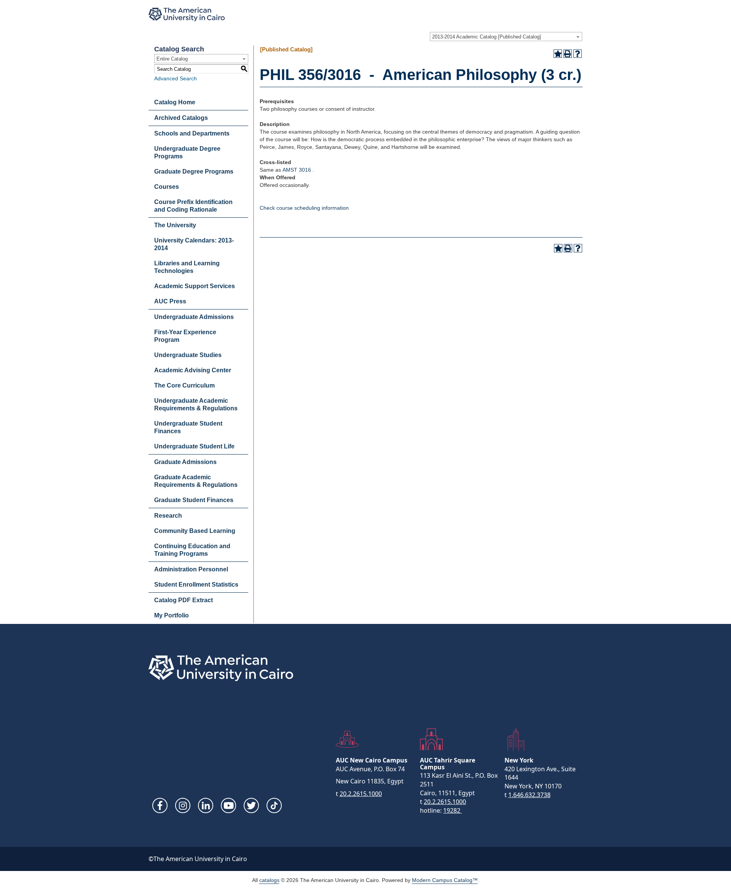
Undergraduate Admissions (194, 317)
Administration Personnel (191, 569)
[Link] (274, 805)
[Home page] (186, 14)
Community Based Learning (194, 531)
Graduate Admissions (185, 462)
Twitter (251, 805)
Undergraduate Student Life (194, 446)
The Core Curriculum (184, 385)
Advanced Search (175, 78)
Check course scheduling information (304, 208)
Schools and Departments (192, 133)
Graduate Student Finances (193, 500)
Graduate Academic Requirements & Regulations (196, 481)
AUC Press (170, 301)
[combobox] (506, 36)
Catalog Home (174, 102)
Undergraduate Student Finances (188, 427)
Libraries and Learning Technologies (187, 267)
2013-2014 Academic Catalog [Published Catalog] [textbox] (486, 37)
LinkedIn (205, 805)
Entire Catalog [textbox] (172, 59)
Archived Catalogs (181, 118)
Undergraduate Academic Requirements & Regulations (196, 404)
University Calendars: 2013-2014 (194, 244)
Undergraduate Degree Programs (187, 152)
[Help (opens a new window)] (577, 53)
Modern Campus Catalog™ (445, 880)
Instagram (182, 805)
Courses (166, 186)
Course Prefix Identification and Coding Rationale (193, 206)
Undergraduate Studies (188, 355)
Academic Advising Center (192, 370)
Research (168, 515)
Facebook (160, 805)
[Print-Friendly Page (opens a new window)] (567, 53)
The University (175, 225)
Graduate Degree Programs (193, 171)
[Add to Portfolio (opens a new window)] (558, 53)
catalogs (269, 880)
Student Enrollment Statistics (196, 584)
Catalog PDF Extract (183, 600)
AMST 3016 (297, 170)
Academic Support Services (194, 286)
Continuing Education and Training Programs (192, 550)
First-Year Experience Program (185, 336)
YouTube (228, 805)
